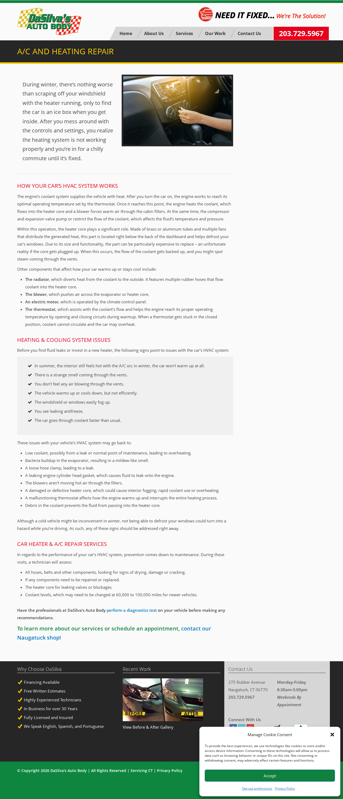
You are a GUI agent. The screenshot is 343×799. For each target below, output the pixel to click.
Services (184, 33)
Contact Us (249, 33)
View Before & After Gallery (148, 727)
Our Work (215, 33)
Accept (270, 775)
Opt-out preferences (257, 788)
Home (126, 33)
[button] (332, 734)
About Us (154, 33)
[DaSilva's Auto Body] (49, 21)
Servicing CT (142, 770)
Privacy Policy (285, 788)
